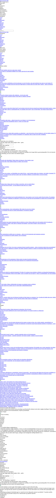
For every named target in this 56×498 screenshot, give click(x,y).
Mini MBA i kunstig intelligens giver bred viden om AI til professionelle (16, 396)
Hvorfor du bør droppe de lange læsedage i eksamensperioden (14, 404)
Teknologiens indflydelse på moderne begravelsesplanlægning (14, 405)
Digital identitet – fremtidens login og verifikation (11, 406)
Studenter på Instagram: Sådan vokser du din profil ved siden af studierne (17, 400)
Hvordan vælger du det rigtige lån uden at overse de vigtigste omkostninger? (17, 398)
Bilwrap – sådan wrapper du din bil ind (9, 402)
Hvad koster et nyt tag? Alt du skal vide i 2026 (10, 392)
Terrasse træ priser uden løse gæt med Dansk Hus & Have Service (15, 383)
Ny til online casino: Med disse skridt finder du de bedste (13, 393)
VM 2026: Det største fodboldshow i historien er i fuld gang (14, 385)
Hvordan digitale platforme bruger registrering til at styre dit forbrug (15, 390)
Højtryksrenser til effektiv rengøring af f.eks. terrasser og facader (15, 397)
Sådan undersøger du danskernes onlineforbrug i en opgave (13, 389)
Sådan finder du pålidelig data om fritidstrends (10, 387)
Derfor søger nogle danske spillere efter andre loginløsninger (14, 384)
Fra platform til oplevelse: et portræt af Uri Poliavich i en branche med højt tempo (18, 401)
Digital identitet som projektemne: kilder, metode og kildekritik (14, 388)
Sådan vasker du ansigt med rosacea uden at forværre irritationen (15, 394)
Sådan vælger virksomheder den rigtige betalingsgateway (13, 381)
